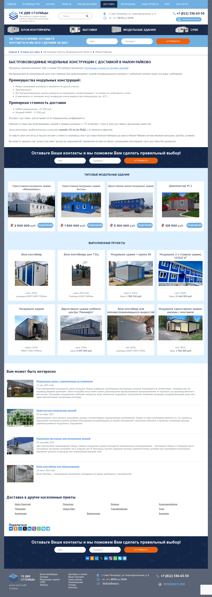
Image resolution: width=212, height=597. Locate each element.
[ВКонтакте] (11, 529)
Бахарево (164, 513)
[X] (25, 529)
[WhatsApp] (39, 529)
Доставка (109, 4)
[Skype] (43, 529)
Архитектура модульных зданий (56, 410)
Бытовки (44, 576)
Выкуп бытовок (76, 576)
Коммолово (21, 513)
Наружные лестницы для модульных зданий (63, 438)
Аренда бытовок (87, 4)
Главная (11, 4)
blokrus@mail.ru (111, 583)
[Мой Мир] (20, 529)
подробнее (45, 225)
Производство (31, 4)
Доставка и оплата (77, 574)
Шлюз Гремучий (23, 504)
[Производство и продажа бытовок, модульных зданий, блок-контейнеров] (13, 578)
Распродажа (128, 4)
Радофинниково (119, 508)
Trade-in (66, 4)
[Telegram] (48, 529)
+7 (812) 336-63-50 (190, 13)
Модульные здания (50, 579)
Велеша (115, 504)
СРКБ (42, 582)
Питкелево (20, 508)
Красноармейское (168, 504)
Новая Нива (69, 508)
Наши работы (75, 579)
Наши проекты (150, 4)
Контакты (182, 4)
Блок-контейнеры (49, 574)
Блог (167, 4)
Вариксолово (93, 513)
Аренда (44, 584)
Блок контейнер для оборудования (57, 466)
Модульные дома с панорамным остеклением (64, 381)
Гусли (161, 508)
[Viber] (34, 529)
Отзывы (72, 584)
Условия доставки (30, 51)
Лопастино (68, 504)
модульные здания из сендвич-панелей (106, 68)
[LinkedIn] (29, 529)
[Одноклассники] (16, 529)
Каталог (50, 4)
